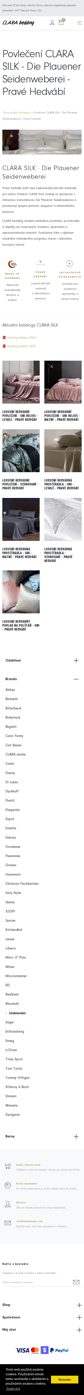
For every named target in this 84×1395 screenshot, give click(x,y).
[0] (61, 23)
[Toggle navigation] (79, 22)
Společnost (11, 1317)
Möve (9, 967)
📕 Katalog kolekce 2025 (19, 346)
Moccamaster (16, 976)
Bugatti (11, 727)
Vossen (10, 1096)
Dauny (10, 773)
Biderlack (12, 718)
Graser (10, 865)
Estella (10, 828)
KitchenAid (13, 930)
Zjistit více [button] (13, 1389)
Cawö (9, 764)
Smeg (9, 1041)
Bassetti (11, 699)
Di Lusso (11, 782)
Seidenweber (17, 1013)
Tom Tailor (13, 1069)
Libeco (10, 948)
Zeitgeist (12, 1115)
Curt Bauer (13, 745)
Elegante (12, 810)
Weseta (11, 1106)
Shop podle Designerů (17, 112)
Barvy (10, 1136)
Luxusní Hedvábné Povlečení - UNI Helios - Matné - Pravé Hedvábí (62, 416)
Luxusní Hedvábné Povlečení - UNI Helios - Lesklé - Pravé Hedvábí (20, 416)
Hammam (13, 875)
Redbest (12, 994)
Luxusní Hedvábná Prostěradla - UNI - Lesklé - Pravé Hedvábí (61, 484)
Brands (11, 679)
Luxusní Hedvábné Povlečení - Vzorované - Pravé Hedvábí (20, 484)
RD (7, 985)
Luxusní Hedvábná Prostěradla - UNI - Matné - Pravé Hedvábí (19, 553)
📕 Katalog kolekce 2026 (19, 337)
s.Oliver (11, 1050)
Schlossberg (14, 1032)
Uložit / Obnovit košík (28, 1165)
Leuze (9, 939)
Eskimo (10, 838)
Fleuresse (12, 856)
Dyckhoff (12, 791)
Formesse (12, 847)
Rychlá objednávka (26, 1183)
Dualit (10, 801)
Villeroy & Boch (17, 1087)
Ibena (10, 902)
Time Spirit (14, 1059)
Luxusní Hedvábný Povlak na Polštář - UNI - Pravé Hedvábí (20, 625)
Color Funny (14, 736)
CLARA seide (15, 754)
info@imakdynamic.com (29, 1221)
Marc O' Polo (15, 958)
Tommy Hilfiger (17, 1078)
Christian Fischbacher (22, 884)
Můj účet (21, 1202)
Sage (9, 1022)
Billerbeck (13, 708)
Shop (6, 1305)
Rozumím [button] (65, 1379)
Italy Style (13, 893)
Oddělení (13, 661)
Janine (10, 921)
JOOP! (10, 911)
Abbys (10, 690)
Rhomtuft (12, 1004)
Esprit (9, 819)
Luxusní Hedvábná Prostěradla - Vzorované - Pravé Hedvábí (58, 555)
